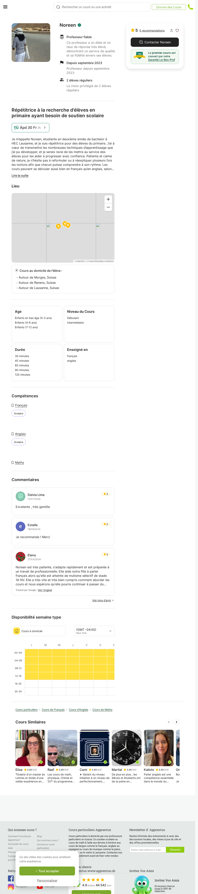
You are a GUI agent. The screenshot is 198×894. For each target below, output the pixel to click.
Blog (39, 836)
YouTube (49, 886)
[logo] (32, 7)
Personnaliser (47, 880)
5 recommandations (152, 30)
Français (21, 405)
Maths (19, 462)
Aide (10, 848)
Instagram (21, 886)
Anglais (20, 434)
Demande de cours (18, 844)
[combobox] (102, 7)
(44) (34, 769)
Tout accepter (48, 871)
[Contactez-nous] (190, 7)
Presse (12, 852)
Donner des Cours (168, 7)
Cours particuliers (26, 709)
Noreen (68, 25)
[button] (177, 30)
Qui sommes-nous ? (48, 840)
